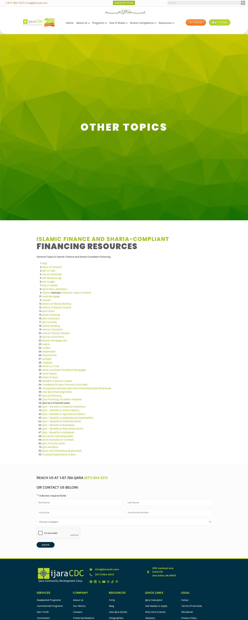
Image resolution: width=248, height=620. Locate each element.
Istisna (46, 344)
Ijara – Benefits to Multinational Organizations (67, 417)
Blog (111, 606)
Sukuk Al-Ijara (50, 377)
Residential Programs (49, 600)
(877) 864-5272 (96, 477)
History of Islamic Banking (56, 303)
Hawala (46, 300)
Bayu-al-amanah (52, 267)
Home (69, 23)
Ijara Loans (48, 311)
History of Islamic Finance (56, 307)
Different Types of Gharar (76, 292)
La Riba (46, 347)
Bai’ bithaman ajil (51, 278)
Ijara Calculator (51, 318)
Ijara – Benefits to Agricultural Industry (63, 414)
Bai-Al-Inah (48, 270)
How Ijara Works (118, 612)
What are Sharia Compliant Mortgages (64, 370)
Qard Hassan (49, 373)
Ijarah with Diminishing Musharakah (62, 450)
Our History (79, 606)
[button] (196, 22)
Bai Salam (61, 289)
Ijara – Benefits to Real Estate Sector (63, 428)
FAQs (112, 600)
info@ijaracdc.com (37, 3)
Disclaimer (187, 612)
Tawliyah (47, 362)
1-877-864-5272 (15, 3)
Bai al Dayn (48, 289)
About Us (78, 600)
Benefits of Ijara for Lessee (57, 381)
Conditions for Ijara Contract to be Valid (64, 384)
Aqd (44, 263)
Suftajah (47, 359)
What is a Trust (50, 366)
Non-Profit (43, 612)
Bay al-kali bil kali (52, 274)
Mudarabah (48, 351)
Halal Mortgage (51, 296)
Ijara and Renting (51, 395)
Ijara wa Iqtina (50, 447)
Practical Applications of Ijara (58, 454)
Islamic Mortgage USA (54, 340)
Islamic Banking (51, 326)
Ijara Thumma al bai (53, 443)
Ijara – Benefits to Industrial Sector (61, 421)
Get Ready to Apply (156, 606)
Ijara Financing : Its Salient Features (62, 399)
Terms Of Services (191, 606)
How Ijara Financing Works (57, 392)
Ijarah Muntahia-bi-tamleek (58, 439)
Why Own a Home (155, 612)
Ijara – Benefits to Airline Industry (60, 410)
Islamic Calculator (52, 329)
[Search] (243, 3)
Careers (77, 612)
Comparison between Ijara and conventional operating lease (76, 388)
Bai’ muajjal (48, 281)
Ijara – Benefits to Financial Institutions (63, 406)
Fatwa (184, 600)
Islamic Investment (53, 337)
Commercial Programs (50, 606)
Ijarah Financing (51, 314)
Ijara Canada (49, 322)
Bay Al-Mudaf (50, 285)
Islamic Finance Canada (55, 333)
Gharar (46, 292)
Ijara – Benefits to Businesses (58, 425)
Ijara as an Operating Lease (57, 436)
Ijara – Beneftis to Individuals (58, 432)
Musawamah (49, 355)
